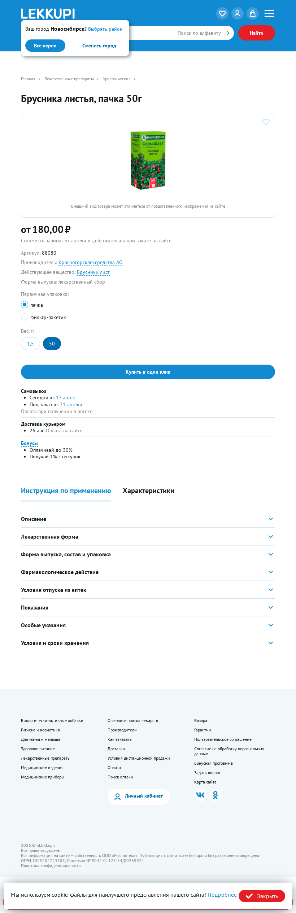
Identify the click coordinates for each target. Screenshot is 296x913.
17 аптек (65, 397)
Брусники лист (93, 272)
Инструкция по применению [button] (66, 490)
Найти (257, 33)
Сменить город (99, 45)
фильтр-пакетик (48, 317)
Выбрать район (105, 29)
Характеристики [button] (148, 490)
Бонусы (29, 443)
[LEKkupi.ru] (63, 13)
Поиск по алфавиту (199, 33)
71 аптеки (71, 404)
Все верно (45, 45)
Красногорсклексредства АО (90, 262)
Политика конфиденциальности (51, 865)
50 (52, 343)
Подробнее (222, 894)
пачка (36, 305)
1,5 (30, 343)
